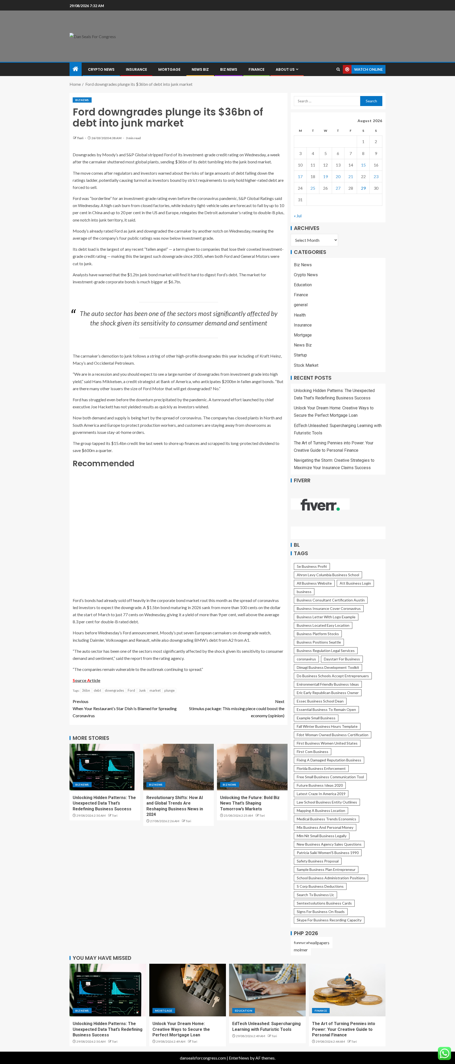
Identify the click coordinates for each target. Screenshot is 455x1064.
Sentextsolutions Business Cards (324, 903)
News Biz (200, 69)
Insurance (136, 69)
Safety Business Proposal (318, 861)
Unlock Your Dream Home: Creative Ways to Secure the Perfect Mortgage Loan (181, 1029)
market (155, 690)
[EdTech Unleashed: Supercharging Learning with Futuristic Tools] (267, 990)
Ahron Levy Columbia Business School (328, 575)
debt (97, 690)
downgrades (114, 690)
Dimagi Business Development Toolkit (328, 667)
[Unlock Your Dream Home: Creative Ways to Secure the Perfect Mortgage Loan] (187, 990)
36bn (86, 690)
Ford (131, 690)
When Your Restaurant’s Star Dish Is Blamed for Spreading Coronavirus (125, 708)
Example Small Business (316, 718)
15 (363, 164)
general (301, 304)
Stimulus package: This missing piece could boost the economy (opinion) (236, 708)
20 (338, 176)
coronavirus (306, 659)
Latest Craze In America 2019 (321, 793)
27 (338, 187)
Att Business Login (355, 583)
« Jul (297, 215)
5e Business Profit (312, 566)
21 (350, 176)
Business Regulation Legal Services (326, 650)
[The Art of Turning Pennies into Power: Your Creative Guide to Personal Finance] (347, 990)
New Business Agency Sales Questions (329, 844)
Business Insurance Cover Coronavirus (329, 608)
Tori (80, 138)
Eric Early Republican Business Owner (328, 692)
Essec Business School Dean (320, 701)
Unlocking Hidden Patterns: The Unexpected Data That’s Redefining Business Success (104, 803)
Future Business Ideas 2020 (320, 785)
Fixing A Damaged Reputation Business (329, 760)
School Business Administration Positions (331, 878)
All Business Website (314, 583)
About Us (285, 69)
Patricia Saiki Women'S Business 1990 (328, 852)
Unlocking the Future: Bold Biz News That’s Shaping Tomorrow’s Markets (250, 803)
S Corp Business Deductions (320, 886)
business (304, 591)
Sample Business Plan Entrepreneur (326, 869)
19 (325, 176)
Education (303, 284)
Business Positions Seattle (319, 642)
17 (300, 176)
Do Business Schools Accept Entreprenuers (333, 676)
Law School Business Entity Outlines (327, 802)
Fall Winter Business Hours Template (327, 726)
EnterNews (239, 1057)
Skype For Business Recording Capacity (329, 920)
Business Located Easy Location (323, 625)
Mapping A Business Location (321, 810)
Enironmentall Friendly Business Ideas (328, 684)
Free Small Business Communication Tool (330, 777)
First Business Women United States (327, 743)
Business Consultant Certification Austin (331, 600)
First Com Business (312, 751)
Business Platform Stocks (318, 633)
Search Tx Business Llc (315, 894)
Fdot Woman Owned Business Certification (332, 734)
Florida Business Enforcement (321, 768)
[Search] (338, 69)
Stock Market (306, 365)
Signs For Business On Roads (321, 911)
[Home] (75, 69)
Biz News (228, 69)
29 (363, 187)
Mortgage (169, 69)
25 (312, 187)
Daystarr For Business (342, 659)
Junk (142, 690)
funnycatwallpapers (311, 942)
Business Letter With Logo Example (326, 617)
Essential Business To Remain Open (326, 709)
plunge (169, 690)
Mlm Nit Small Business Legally (322, 836)
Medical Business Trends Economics (326, 819)
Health (300, 315)
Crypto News (101, 69)
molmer (301, 949)
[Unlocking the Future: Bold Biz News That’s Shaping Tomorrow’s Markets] (252, 767)
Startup (300, 355)
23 (376, 176)
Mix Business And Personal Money (325, 827)
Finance (256, 69)
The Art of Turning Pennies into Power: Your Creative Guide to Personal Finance (343, 1029)
